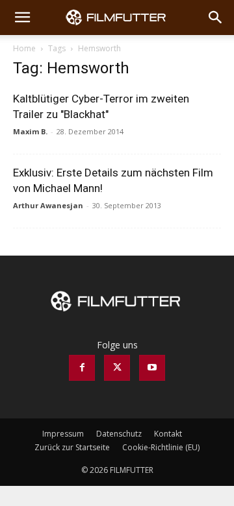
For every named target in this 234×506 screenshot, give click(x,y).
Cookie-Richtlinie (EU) (161, 447)
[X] (117, 368)
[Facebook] (82, 368)
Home (24, 48)
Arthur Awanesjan (48, 205)
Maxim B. (30, 131)
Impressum (63, 433)
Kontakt (168, 433)
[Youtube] (152, 368)
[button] (22, 17)
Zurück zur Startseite (72, 447)
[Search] (216, 17)
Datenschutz (119, 433)
